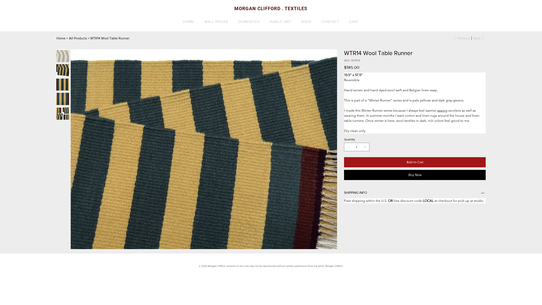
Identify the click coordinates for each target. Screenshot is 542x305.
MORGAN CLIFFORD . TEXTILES (270, 8)
